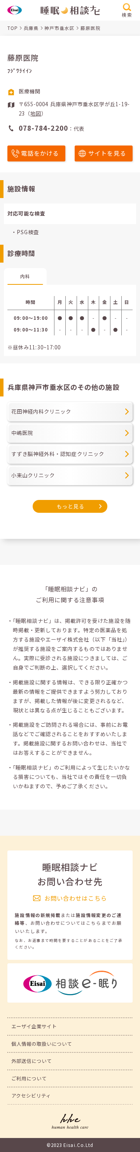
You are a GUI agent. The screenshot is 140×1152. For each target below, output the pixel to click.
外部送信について (31, 1060)
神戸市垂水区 (59, 28)
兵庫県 (31, 28)
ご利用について (29, 1078)
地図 (35, 113)
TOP (12, 28)
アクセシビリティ (31, 1095)
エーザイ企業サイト (34, 1026)
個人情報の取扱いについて (41, 1043)
